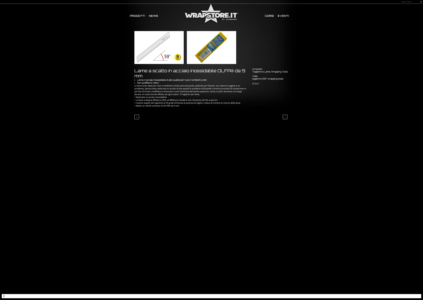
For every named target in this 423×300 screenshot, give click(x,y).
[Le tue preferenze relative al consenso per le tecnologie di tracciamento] (211, 296)
